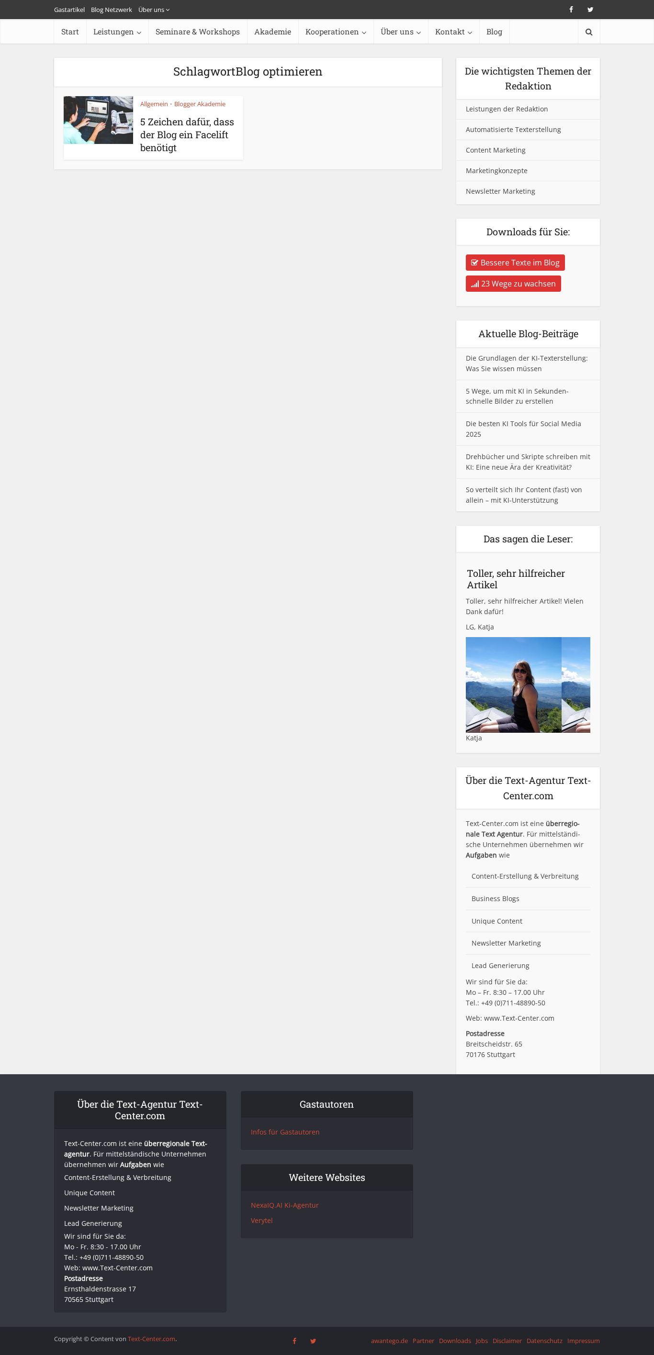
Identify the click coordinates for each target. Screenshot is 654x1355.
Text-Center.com (151, 1338)
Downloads (455, 1340)
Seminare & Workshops (198, 31)
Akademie (272, 31)
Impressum (583, 1340)
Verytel (262, 1220)
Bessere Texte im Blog (520, 262)
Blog (494, 31)
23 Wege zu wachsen (518, 283)
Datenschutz (545, 1340)
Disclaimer (507, 1340)
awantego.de (389, 1340)
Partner (423, 1340)
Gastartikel (69, 9)
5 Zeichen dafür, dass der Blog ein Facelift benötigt (187, 134)
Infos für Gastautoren (285, 1131)
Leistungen (113, 31)
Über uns (151, 9)
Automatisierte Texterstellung (513, 129)
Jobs (482, 1340)
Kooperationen (332, 31)
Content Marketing (496, 149)
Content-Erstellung (502, 876)
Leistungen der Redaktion (507, 108)
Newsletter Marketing (500, 191)
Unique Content (497, 920)
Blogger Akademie (200, 103)
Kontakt (450, 31)
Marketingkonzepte (497, 170)
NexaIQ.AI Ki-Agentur (285, 1205)
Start (70, 31)
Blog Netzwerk (111, 9)
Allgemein (154, 103)
